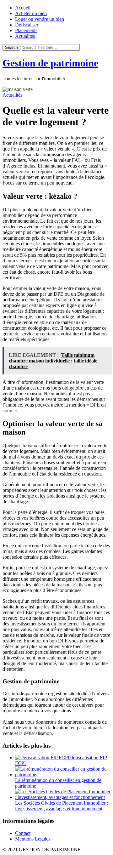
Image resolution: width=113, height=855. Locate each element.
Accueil (22, 7)
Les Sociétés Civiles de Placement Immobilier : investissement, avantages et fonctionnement (61, 805)
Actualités (25, 36)
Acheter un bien (31, 13)
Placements (26, 30)
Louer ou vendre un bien (39, 19)
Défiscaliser (26, 24)
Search (11, 47)
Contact (22, 833)
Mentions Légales (32, 838)
